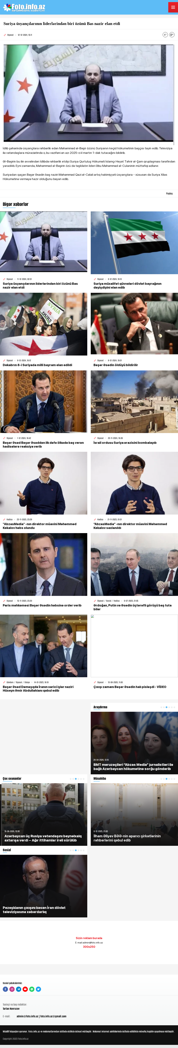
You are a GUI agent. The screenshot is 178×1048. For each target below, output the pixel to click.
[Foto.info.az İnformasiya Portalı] (24, 7)
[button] (70, 779)
